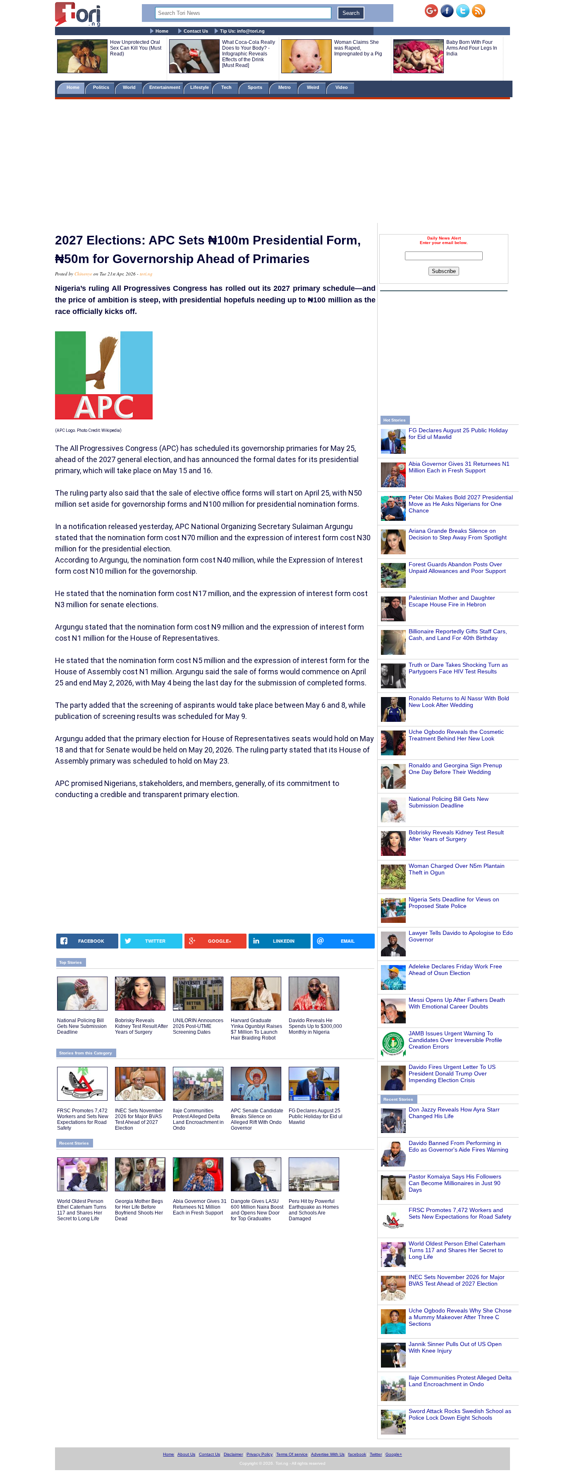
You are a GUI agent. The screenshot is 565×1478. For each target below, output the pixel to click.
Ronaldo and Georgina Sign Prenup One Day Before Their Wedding (455, 768)
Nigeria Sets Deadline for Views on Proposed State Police (454, 902)
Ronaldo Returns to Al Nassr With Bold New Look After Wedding (459, 701)
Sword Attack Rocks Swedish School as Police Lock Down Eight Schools (460, 1414)
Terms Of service (292, 1454)
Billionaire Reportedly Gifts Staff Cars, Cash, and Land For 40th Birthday (458, 634)
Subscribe (444, 271)
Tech (227, 87)
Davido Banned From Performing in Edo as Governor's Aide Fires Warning (458, 1146)
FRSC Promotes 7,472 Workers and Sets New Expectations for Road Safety (460, 1213)
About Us (186, 1454)
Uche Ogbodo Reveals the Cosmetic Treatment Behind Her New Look (456, 735)
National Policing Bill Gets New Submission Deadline (448, 802)
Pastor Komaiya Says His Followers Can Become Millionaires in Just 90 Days (455, 1183)
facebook (357, 1454)
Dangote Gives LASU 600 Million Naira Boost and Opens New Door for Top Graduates (257, 1210)
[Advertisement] (282, 162)
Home (162, 31)
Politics (101, 87)
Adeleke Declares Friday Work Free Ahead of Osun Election (455, 969)
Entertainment (165, 87)
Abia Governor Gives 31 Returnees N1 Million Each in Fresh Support (459, 467)
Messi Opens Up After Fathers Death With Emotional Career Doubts (457, 1003)
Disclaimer (233, 1454)
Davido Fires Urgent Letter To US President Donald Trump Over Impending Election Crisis (452, 1073)
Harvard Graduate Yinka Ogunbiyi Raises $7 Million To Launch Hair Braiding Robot (256, 1029)
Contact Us (196, 31)
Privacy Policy (260, 1454)
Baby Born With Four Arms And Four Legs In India (471, 48)
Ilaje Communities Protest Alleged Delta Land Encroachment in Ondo (460, 1380)
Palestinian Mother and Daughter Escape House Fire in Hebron (452, 601)
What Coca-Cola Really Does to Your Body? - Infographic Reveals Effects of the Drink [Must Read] (248, 53)
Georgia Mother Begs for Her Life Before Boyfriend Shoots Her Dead (139, 1210)
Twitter (376, 1454)
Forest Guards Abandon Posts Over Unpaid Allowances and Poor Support (457, 567)
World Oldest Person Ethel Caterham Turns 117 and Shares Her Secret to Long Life (457, 1250)
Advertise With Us (328, 1454)
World (130, 87)
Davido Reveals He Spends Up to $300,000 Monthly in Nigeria (315, 1026)
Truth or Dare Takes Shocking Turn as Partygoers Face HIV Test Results (458, 668)
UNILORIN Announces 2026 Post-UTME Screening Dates (198, 1026)
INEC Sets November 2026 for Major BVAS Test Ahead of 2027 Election (457, 1280)
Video (342, 87)
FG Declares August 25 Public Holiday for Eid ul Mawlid (315, 1116)
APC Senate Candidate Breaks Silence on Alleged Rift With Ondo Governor (257, 1119)
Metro (285, 87)
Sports (255, 87)
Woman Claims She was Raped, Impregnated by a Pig (358, 48)
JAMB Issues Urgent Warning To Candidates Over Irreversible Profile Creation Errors (455, 1040)
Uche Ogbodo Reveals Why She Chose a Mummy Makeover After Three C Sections (460, 1317)
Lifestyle (199, 87)
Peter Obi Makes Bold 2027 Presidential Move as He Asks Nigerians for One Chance (461, 504)
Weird (314, 87)
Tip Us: (242, 31)
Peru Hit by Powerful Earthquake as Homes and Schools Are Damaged (314, 1210)
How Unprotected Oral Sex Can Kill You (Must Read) (135, 48)
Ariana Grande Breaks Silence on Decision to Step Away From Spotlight (458, 534)
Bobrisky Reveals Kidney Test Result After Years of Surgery (456, 835)
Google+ (393, 1454)
